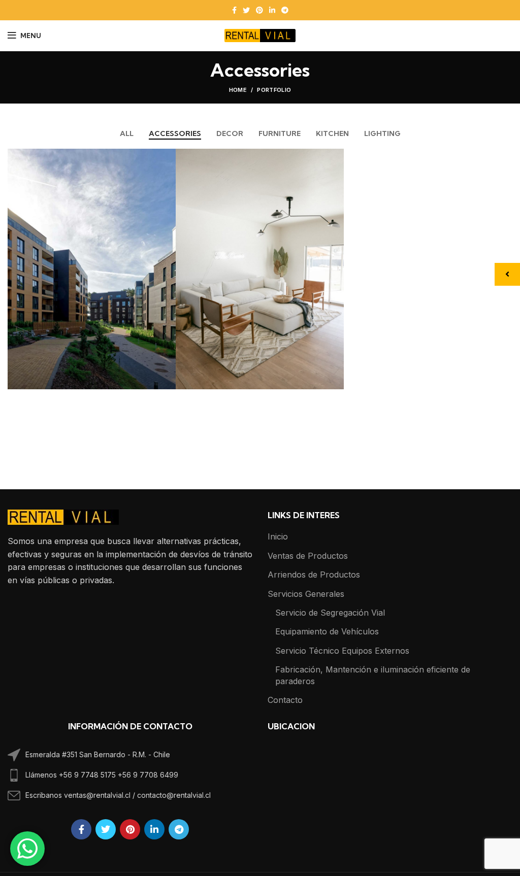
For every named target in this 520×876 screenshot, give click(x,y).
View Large (168, 156)
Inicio (278, 536)
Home (238, 89)
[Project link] (92, 269)
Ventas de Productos (308, 556)
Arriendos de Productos (314, 574)
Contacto (285, 700)
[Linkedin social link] (272, 10)
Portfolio (274, 89)
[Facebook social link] (234, 10)
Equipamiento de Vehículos (327, 631)
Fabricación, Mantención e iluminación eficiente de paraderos (372, 675)
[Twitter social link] (246, 10)
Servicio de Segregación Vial (330, 613)
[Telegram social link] (284, 10)
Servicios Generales (306, 594)
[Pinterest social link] (259, 10)
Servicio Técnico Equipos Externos (342, 651)
